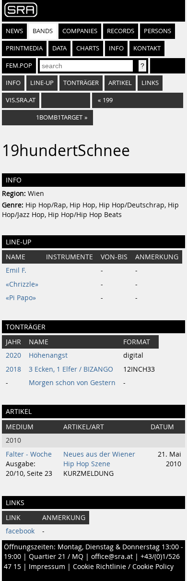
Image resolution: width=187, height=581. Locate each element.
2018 (13, 369)
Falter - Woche (29, 454)
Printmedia (24, 48)
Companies (79, 31)
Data (59, 48)
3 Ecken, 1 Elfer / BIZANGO (71, 369)
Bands (43, 31)
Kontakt (147, 48)
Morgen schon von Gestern (72, 382)
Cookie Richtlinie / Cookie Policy (123, 566)
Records (120, 31)
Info (116, 48)
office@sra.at (112, 556)
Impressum (47, 566)
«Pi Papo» (21, 297)
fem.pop (19, 65)
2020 (13, 355)
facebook (20, 531)
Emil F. (16, 270)
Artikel (120, 83)
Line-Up (42, 83)
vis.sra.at (20, 100)
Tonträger (81, 83)
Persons (157, 31)
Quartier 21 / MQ (56, 556)
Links (150, 83)
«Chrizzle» (22, 284)
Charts (87, 48)
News (14, 31)
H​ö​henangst (48, 355)
